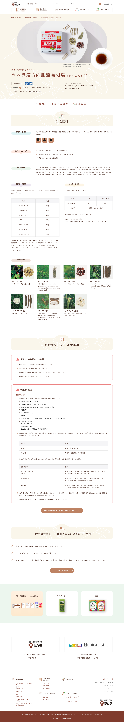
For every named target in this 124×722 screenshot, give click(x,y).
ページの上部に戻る (118, 672)
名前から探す (20, 687)
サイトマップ (98, 715)
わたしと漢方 (47, 683)
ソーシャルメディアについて (85, 715)
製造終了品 (19, 697)
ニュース (82, 4)
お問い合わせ (73, 4)
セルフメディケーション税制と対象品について (28, 91)
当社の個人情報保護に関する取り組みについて (63, 715)
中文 (110, 4)
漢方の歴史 (46, 699)
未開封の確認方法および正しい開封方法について (24, 700)
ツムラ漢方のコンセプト (72, 698)
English (106, 4)
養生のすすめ (47, 688)
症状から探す (20, 688)
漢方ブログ (46, 686)
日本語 (26, 88)
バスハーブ (19, 692)
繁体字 (45, 88)
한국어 (51, 88)
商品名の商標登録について (29, 715)
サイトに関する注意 (43, 715)
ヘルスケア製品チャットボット (58, 4)
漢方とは (45, 697)
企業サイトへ (90, 4)
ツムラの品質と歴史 (71, 701)
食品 (17, 694)
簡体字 (39, 88)
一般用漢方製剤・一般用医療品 (24, 684)
